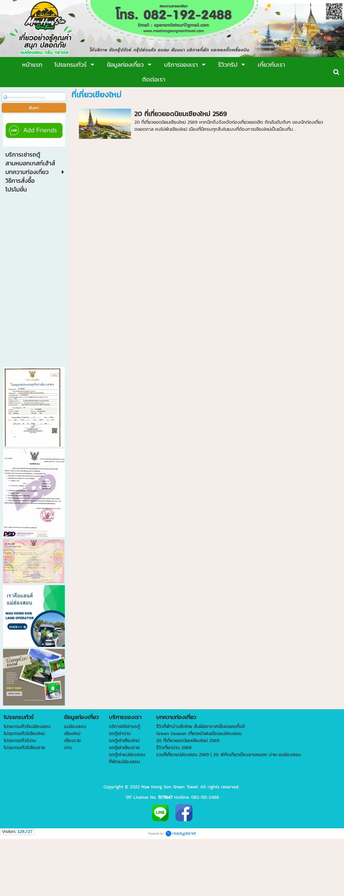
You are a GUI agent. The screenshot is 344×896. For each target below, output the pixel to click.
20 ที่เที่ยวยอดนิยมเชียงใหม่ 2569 (180, 114)
